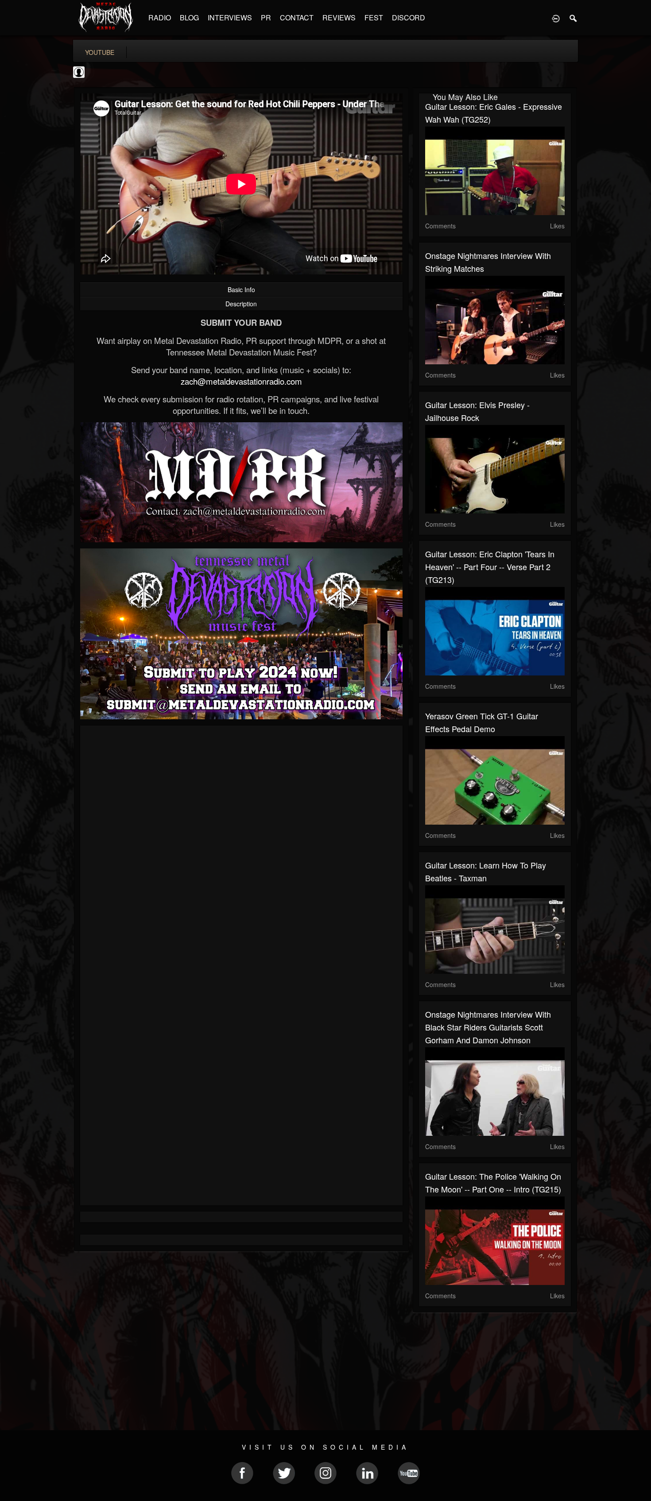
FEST (373, 17)
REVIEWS (339, 17)
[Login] (555, 17)
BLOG (189, 17)
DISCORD (408, 17)
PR (266, 17)
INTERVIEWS (230, 17)
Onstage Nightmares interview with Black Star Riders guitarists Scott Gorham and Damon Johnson (488, 1027)
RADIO (159, 17)
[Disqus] (241, 850)
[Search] (573, 17)
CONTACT (297, 17)
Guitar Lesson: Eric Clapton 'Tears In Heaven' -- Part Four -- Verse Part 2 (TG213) (489, 566)
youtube (99, 52)
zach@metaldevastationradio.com (241, 381)
